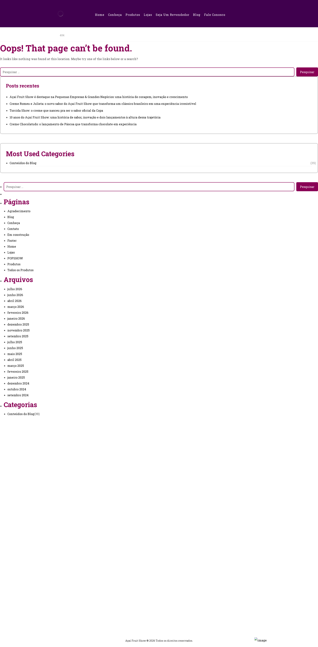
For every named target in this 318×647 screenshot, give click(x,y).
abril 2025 (14, 360)
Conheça (13, 223)
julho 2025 (14, 342)
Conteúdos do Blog (23, 163)
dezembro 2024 (18, 383)
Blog (10, 217)
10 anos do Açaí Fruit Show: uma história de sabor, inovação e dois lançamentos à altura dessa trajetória (85, 117)
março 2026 (15, 307)
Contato (13, 229)
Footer (12, 240)
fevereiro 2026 (17, 312)
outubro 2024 (16, 389)
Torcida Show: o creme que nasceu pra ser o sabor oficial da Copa (56, 110)
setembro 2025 (17, 336)
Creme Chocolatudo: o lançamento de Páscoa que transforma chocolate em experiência (73, 124)
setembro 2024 (18, 395)
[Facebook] (141, 497)
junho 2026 (15, 295)
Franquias (148, 532)
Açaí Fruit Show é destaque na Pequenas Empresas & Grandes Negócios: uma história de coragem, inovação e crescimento (99, 97)
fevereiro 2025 (17, 371)
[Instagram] (148, 497)
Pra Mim (147, 558)
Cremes (146, 583)
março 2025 (15, 366)
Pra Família (149, 571)
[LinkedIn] (163, 497)
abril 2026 (14, 301)
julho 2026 (14, 289)
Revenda (147, 526)
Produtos (13, 264)
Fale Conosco (150, 603)
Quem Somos (150, 520)
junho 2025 (15, 348)
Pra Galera (148, 577)
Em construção (18, 235)
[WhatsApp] (156, 497)
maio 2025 (14, 354)
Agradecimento (18, 211)
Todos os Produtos (20, 270)
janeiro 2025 (16, 377)
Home (11, 246)
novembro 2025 (18, 330)
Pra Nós (146, 564)
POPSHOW (15, 258)
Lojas (11, 252)
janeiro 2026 (16, 318)
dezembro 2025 (18, 324)
